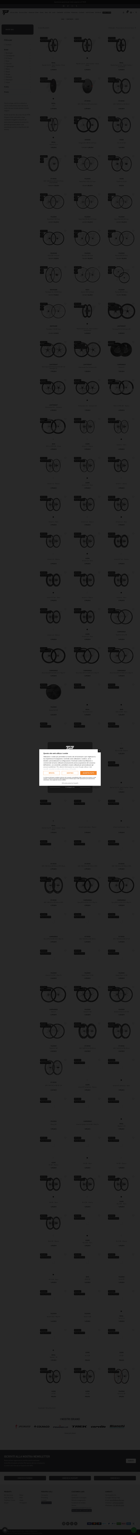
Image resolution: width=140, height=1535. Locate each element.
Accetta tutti (88, 773)
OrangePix (75, 783)
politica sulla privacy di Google (66, 769)
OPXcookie (64, 783)
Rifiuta (51, 773)
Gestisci (70, 773)
